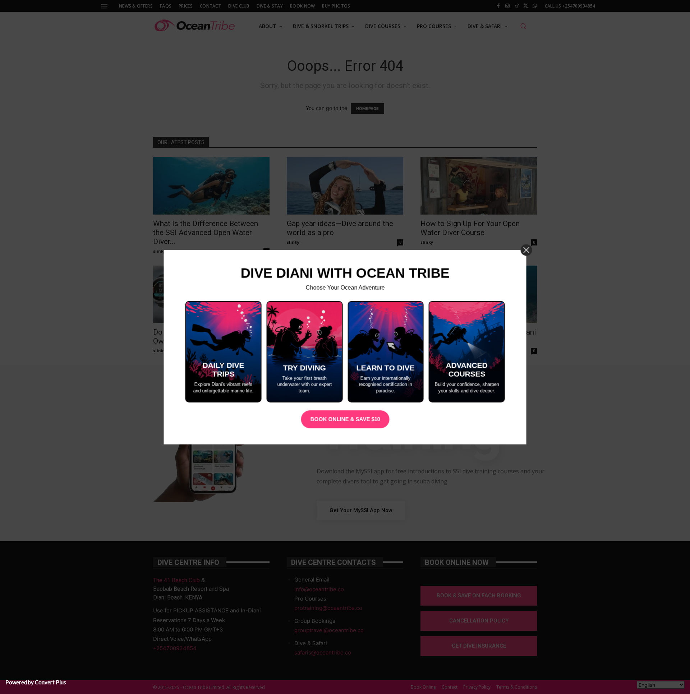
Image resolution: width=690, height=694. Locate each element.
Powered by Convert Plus (35, 682)
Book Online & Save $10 (345, 419)
